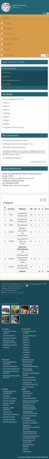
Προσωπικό (7, 28)
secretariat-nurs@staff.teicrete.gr (19, 178)
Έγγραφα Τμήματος (9, 417)
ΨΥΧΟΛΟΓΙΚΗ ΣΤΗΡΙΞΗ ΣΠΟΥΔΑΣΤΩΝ (9, 392)
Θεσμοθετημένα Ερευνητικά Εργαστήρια (30, 412)
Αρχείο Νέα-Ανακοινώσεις (39, 162)
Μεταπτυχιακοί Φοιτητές (11, 80)
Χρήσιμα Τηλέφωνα (9, 419)
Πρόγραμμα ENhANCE (29, 415)
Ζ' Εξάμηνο (6, 110)
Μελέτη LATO (27, 396)
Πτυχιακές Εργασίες (29, 377)
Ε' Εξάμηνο (26, 350)
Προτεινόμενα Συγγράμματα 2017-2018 (30, 383)
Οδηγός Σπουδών (10, 39)
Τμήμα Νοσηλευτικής (19, 5)
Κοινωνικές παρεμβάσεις (30, 423)
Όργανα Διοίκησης (9, 335)
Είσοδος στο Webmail (10, 398)
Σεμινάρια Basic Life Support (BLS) (29, 441)
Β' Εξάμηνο (6, 124)
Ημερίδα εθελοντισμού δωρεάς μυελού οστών (30, 432)
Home (4, 62)
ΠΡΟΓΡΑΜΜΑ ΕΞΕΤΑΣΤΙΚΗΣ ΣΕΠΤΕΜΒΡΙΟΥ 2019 (17, 144)
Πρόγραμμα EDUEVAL (29, 398)
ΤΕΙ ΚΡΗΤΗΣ (15, 7)
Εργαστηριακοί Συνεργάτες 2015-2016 (11, 376)
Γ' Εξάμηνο (6, 120)
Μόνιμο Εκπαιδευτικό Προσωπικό (9, 363)
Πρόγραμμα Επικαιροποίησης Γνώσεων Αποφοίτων (31, 427)
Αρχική (6, 17)
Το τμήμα (6, 23)
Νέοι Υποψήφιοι (28, 362)
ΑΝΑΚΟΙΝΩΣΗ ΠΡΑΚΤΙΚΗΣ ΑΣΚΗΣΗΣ (14, 147)
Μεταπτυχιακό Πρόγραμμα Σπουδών (31, 374)
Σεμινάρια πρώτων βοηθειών (28, 445)
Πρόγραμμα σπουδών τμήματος (13, 127)
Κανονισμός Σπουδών (29, 380)
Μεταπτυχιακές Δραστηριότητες (28, 369)
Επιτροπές (6, 347)
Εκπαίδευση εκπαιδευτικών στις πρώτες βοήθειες (31, 437)
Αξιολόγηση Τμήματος (10, 338)
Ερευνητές (6, 76)
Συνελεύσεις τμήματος (10, 345)
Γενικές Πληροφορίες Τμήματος (9, 332)
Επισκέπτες (6, 72)
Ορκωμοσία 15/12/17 (29, 420)
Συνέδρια (25, 449)
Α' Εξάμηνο (6, 103)
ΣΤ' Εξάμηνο (6, 113)
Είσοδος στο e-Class (9, 400)
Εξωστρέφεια (7, 55)
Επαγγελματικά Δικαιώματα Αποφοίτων (30, 365)
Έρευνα (5, 49)
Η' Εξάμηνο (6, 106)
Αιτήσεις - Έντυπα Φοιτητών (8, 404)
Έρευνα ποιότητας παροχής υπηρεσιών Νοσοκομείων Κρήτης (29, 407)
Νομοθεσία (6, 396)
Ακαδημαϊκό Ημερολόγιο (11, 414)
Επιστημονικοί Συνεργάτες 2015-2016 (11, 372)
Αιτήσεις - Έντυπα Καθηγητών (8, 408)
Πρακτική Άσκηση (28, 387)
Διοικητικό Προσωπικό (10, 366)
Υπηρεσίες (6, 44)
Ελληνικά (47, 14)
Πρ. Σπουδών (8, 33)
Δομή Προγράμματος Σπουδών (12, 99)
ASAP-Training (27, 451)
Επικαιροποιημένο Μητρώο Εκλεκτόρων (9, 341)
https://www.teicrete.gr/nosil (19, 185)
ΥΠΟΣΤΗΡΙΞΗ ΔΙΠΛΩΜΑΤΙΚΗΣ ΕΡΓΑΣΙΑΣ (15, 140)
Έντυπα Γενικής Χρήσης (10, 422)
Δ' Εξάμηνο (6, 117)
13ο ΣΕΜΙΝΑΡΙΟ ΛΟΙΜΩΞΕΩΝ (12, 158)
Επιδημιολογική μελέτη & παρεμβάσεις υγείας (30, 401)
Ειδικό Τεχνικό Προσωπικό (11, 368)
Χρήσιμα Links (7, 412)
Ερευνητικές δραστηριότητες (28, 392)
